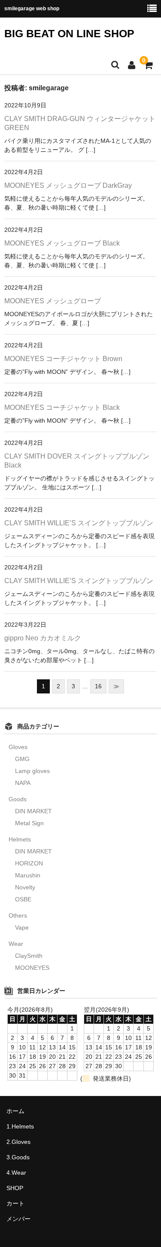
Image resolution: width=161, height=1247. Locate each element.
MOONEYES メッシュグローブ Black (62, 243)
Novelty (25, 887)
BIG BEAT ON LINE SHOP (69, 33)
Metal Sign (29, 823)
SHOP (14, 1188)
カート (15, 1203)
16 (98, 686)
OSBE (23, 899)
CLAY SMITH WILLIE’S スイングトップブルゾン (78, 523)
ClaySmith (29, 955)
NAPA (22, 782)
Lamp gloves (32, 770)
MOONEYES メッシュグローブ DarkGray (68, 185)
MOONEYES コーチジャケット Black (62, 407)
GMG (22, 758)
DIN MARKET (33, 811)
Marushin (27, 875)
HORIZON (29, 863)
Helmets (20, 839)
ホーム (15, 1111)
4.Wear (16, 1172)
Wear (16, 943)
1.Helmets (20, 1126)
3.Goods (18, 1157)
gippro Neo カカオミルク (42, 638)
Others (18, 915)
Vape (22, 927)
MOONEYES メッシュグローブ (52, 301)
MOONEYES (32, 967)
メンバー (18, 1218)
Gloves (18, 746)
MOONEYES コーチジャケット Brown (63, 358)
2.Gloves (18, 1141)
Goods (18, 799)
